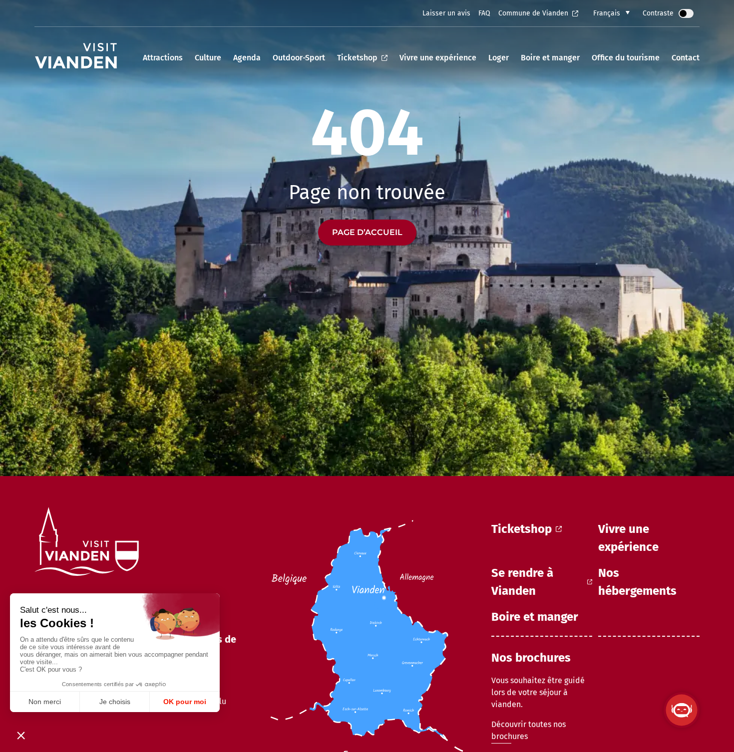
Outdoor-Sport (299, 57)
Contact (686, 57)
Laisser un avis (446, 13)
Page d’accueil (367, 232)
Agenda (247, 57)
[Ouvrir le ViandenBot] (682, 710)
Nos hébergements (637, 582)
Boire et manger (550, 57)
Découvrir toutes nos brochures (528, 730)
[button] (611, 13)
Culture (208, 57)
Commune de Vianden (533, 13)
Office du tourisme (626, 57)
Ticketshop (357, 57)
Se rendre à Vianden (522, 582)
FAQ (484, 13)
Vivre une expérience (437, 57)
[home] (75, 57)
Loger (498, 57)
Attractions (163, 57)
